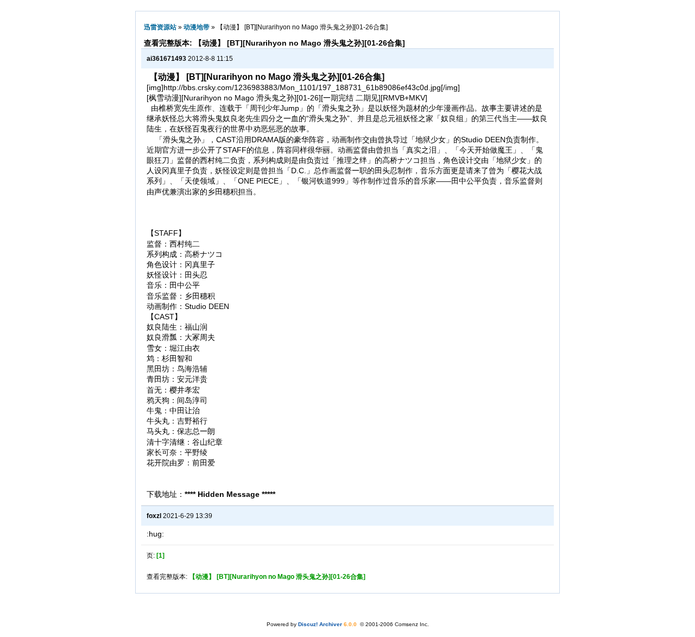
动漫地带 (197, 27)
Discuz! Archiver (320, 624)
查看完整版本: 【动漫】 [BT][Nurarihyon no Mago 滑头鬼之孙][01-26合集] (274, 43)
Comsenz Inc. (412, 624)
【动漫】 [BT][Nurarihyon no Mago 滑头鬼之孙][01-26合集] (277, 577)
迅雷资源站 (160, 27)
